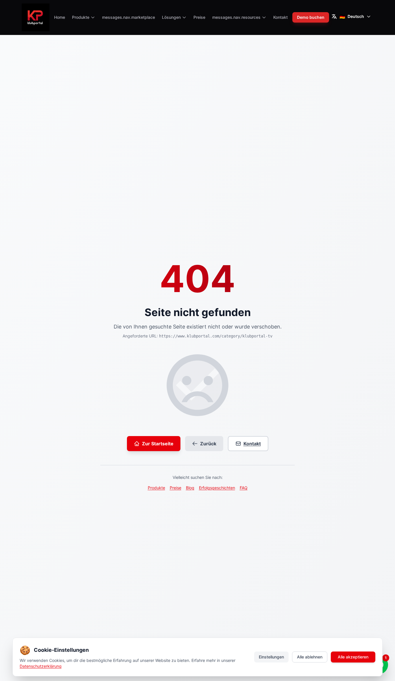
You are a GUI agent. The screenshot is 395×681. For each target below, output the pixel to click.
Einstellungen (271, 656)
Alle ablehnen (309, 656)
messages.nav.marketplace (128, 17)
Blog (190, 487)
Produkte (156, 487)
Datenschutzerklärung (41, 666)
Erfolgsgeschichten (217, 487)
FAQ (244, 487)
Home (59, 17)
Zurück (208, 443)
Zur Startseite (157, 443)
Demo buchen (310, 17)
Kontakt (280, 17)
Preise (199, 17)
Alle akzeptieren (353, 656)
